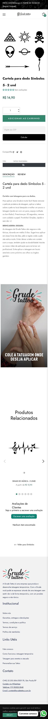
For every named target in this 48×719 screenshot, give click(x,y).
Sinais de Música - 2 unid (24, 481)
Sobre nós (7, 613)
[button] (8, 89)
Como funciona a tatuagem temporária (18, 653)
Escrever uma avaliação (24, 516)
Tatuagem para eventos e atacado (16, 658)
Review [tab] (22, 174)
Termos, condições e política (14, 622)
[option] (24, 461)
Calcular (24, 137)
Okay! (10, 715)
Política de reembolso (11, 632)
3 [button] (22, 494)
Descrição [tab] (9, 174)
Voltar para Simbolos (25, 544)
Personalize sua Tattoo (11, 663)
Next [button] (43, 461)
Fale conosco (8, 649)
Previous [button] (4, 461)
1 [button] (16, 494)
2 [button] (19, 494)
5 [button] (28, 494)
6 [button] (31, 494)
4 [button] (25, 494)
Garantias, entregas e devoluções (16, 617)
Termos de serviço (10, 627)
